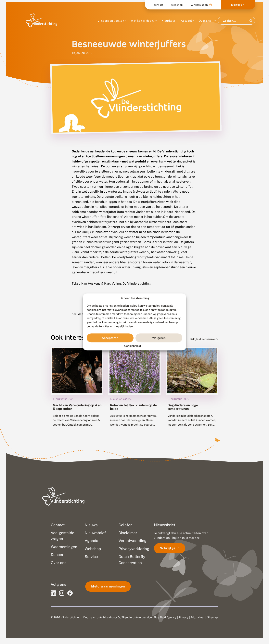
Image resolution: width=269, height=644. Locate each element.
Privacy (183, 617)
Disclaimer (197, 617)
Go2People (125, 617)
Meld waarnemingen (108, 586)
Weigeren (159, 338)
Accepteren (110, 338)
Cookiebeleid (132, 346)
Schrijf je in (169, 548)
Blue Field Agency (164, 617)
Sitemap (212, 617)
